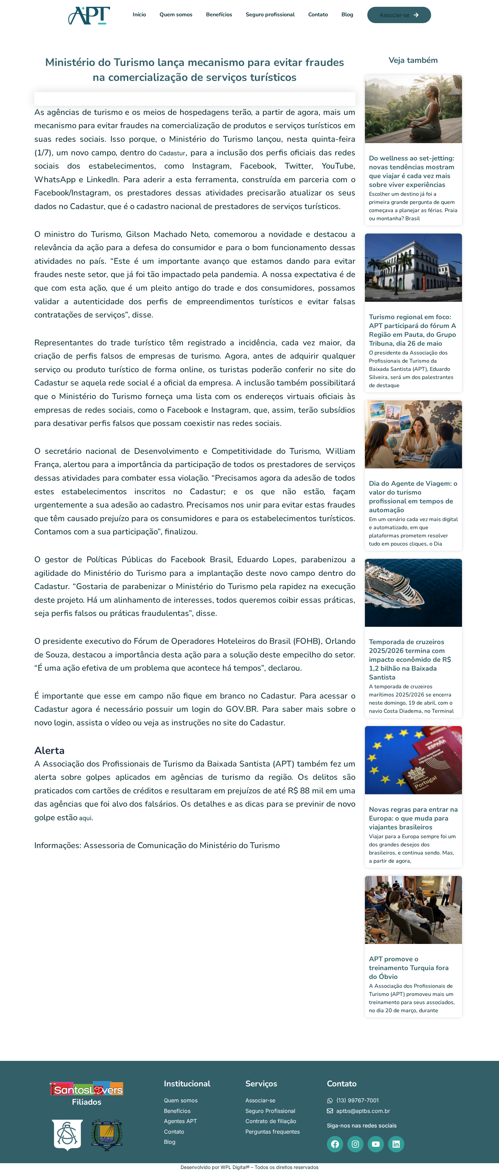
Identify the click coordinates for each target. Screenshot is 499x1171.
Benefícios (219, 14)
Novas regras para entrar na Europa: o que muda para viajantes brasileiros (413, 818)
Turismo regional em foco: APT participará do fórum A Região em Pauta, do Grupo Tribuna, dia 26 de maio (412, 330)
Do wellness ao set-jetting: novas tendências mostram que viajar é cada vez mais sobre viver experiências (412, 171)
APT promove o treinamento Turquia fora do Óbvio (409, 967)
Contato (318, 14)
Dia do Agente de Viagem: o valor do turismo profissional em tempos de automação (413, 497)
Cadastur (170, 153)
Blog (347, 14)
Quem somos (176, 14)
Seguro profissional (270, 14)
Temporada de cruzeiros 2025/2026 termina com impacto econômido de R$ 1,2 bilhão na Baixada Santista (410, 659)
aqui (84, 818)
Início (139, 14)
